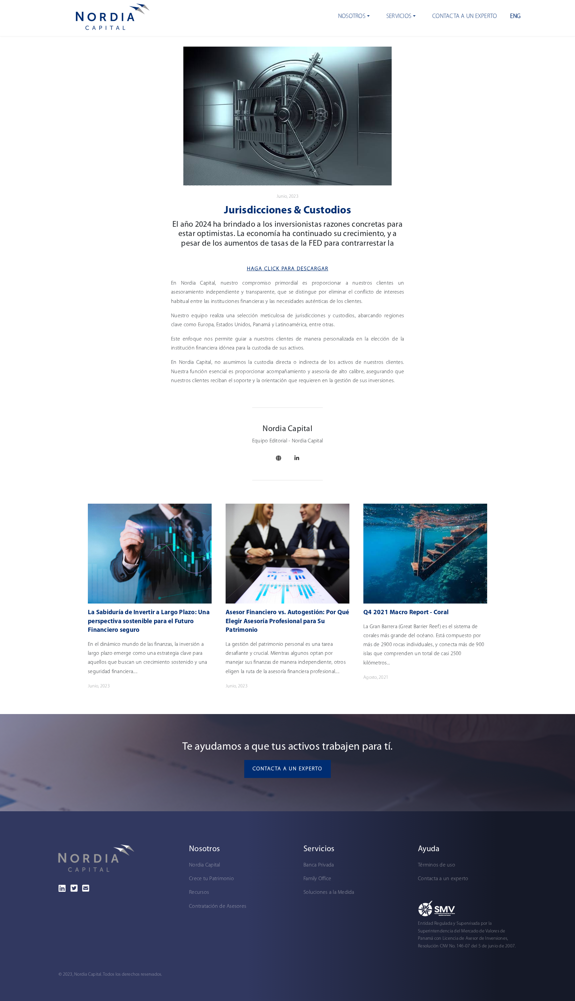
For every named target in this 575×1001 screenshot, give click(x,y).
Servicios (398, 17)
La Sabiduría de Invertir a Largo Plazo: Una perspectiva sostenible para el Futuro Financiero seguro (149, 621)
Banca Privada (318, 865)
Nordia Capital (204, 865)
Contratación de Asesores (217, 906)
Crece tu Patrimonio (211, 878)
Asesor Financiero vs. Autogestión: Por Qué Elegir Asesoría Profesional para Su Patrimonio (287, 621)
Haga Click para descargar (287, 269)
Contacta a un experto (464, 17)
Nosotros (351, 17)
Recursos (199, 892)
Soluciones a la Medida (328, 892)
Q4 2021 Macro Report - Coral (406, 613)
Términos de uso (436, 865)
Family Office (317, 878)
